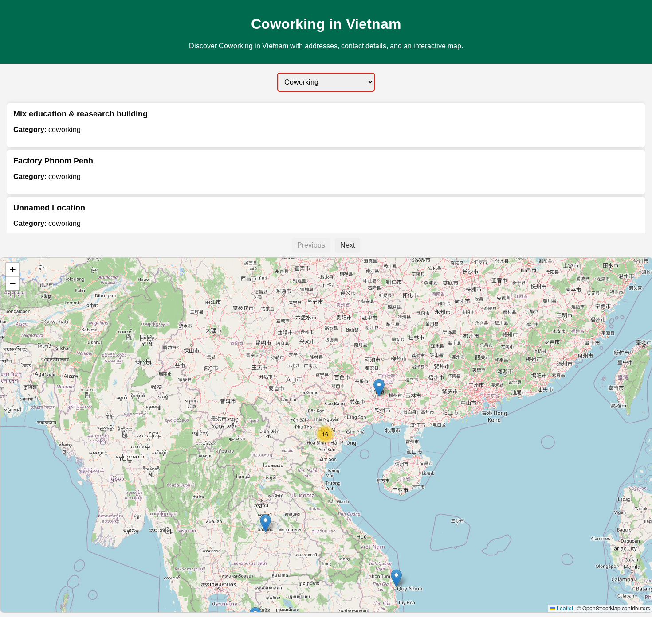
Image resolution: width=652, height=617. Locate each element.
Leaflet (564, 608)
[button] (265, 523)
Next (347, 245)
